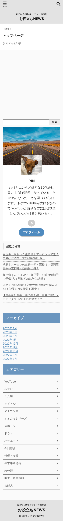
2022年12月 (10, 343)
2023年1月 (9, 339)
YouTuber (10, 381)
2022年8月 (10, 359)
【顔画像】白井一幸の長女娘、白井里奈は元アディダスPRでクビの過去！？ (31, 297)
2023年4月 (10, 328)
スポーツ (10, 426)
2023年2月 (10, 336)
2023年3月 (10, 332)
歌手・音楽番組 (14, 478)
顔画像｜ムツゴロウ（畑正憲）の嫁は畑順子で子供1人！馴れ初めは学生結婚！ (31, 276)
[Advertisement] (31, 86)
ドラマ (8, 433)
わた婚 (8, 396)
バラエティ (11, 440)
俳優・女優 (11, 455)
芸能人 (8, 485)
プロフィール (31, 232)
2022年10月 (10, 351)
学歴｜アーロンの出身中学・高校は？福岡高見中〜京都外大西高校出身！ (31, 266)
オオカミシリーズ (15, 418)
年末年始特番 (12, 463)
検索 (54, 122)
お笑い (8, 388)
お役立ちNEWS (31, 19)
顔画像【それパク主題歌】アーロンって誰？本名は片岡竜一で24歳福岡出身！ (31, 256)
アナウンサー (12, 411)
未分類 (8, 470)
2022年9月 (10, 355)
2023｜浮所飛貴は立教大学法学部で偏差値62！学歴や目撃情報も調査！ (30, 286)
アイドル (10, 403)
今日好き (10, 448)
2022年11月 (10, 347)
